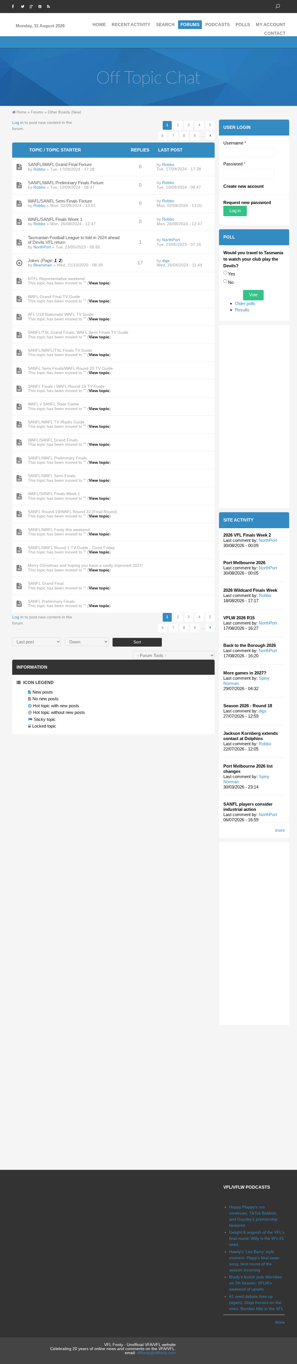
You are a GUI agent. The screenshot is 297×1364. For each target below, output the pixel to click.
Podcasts (217, 24)
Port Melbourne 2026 (244, 562)
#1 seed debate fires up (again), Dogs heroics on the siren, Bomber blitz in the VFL (256, 1302)
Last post (170, 149)
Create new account (243, 186)
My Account (270, 24)
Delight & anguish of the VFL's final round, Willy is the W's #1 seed (257, 1238)
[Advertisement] (254, 416)
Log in (17, 122)
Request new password (247, 202)
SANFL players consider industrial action (248, 807)
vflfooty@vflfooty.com (156, 1352)
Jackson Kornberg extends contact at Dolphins (250, 736)
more (280, 830)
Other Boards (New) (64, 112)
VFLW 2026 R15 (239, 617)
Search (165, 24)
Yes (231, 273)
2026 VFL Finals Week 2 (247, 535)
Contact (274, 33)
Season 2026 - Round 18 (247, 705)
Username (234, 142)
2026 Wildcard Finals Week (250, 590)
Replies (140, 149)
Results (242, 309)
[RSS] (50, 6)
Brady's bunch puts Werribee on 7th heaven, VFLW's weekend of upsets (255, 1283)
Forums (190, 24)
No (230, 282)
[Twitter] (24, 6)
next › (210, 136)
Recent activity (131, 24)
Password (234, 163)
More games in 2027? (244, 672)
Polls (243, 24)
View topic (99, 283)
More (280, 1322)
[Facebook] (15, 6)
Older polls (245, 303)
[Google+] (32, 6)
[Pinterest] (41, 6)
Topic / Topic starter (55, 149)
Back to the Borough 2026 (249, 645)
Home (99, 24)
